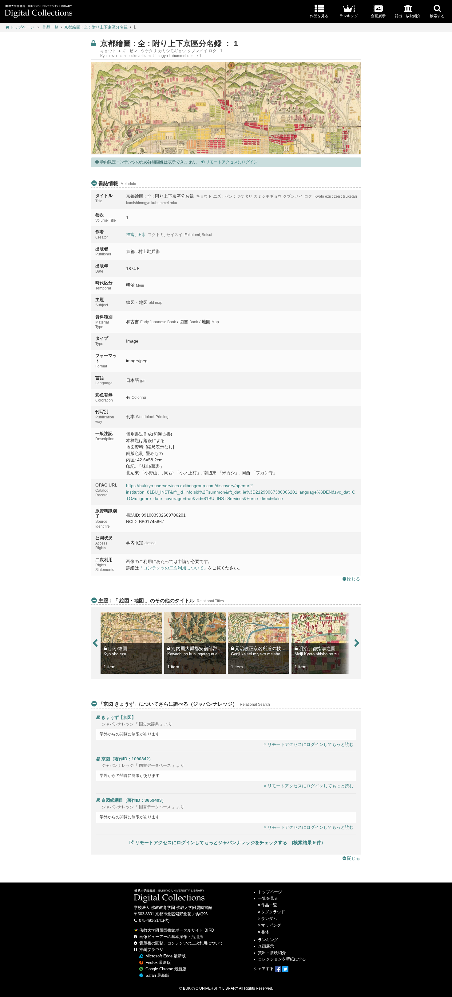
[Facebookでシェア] (278, 969)
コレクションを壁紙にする (282, 959)
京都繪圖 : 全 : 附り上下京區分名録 (96, 27)
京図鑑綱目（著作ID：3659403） (133, 800)
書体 (265, 932)
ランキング (268, 940)
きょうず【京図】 (118, 717)
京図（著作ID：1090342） (127, 758)
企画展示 (266, 946)
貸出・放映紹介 (272, 953)
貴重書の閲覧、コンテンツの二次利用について (181, 943)
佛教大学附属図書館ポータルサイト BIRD (176, 930)
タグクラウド (273, 912)
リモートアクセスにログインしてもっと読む (311, 744)
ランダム (269, 919)
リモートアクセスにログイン (231, 162)
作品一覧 (50, 27)
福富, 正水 (136, 234)
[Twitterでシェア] (285, 969)
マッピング (271, 925)
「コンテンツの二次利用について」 (173, 567)
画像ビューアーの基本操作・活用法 (171, 937)
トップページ (22, 27)
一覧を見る (268, 898)
